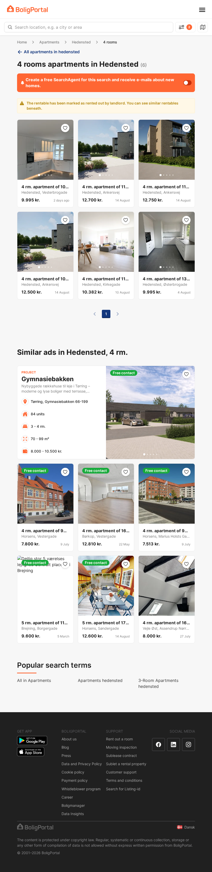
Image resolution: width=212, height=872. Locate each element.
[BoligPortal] (27, 9)
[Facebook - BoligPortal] (158, 744)
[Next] (117, 314)
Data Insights (73, 813)
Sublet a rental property (126, 764)
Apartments (49, 42)
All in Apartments (34, 680)
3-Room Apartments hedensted (158, 683)
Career (67, 797)
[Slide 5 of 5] (51, 175)
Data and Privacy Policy (82, 764)
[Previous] (94, 314)
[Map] (203, 27)
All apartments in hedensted (52, 51)
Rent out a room (119, 739)
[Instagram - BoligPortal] (188, 744)
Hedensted (81, 42)
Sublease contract (121, 755)
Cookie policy (73, 772)
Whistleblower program (81, 789)
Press (66, 755)
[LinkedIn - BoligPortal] (173, 744)
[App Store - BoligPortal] (30, 751)
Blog (65, 747)
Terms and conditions (124, 780)
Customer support (121, 772)
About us (69, 739)
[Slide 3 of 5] (45, 175)
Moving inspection (121, 747)
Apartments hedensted (100, 680)
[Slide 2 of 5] (42, 175)
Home (22, 42)
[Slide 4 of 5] (48, 175)
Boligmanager (73, 805)
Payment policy (75, 780)
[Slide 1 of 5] (39, 175)
